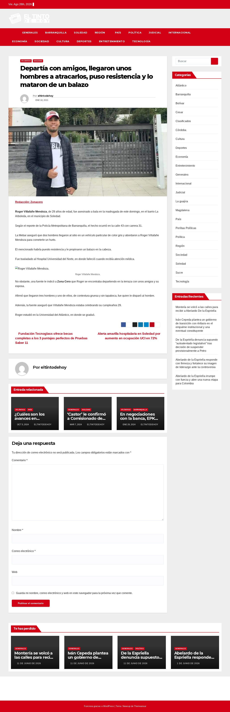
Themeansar (140, 706)
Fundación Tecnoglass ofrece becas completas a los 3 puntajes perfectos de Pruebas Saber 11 (51, 338)
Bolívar (180, 103)
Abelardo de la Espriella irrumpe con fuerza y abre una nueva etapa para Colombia (197, 380)
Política (134, 32)
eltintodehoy (45, 95)
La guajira (182, 201)
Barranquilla (56, 32)
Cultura (62, 41)
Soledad (80, 32)
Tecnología (141, 41)
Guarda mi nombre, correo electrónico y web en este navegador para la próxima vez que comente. (74, 593)
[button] (219, 36)
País (118, 32)
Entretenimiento (112, 41)
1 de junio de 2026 (188, 663)
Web (14, 572)
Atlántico (26, 61)
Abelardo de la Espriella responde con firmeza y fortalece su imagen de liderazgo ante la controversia (197, 363)
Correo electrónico (24, 551)
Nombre (17, 530)
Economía (19, 41)
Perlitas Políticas (186, 228)
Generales (30, 32)
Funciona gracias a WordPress (99, 706)
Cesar (179, 112)
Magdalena (182, 210)
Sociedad (42, 41)
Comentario (19, 460)
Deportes (84, 41)
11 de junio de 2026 (29, 663)
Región (100, 32)
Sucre (179, 272)
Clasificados (183, 121)
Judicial (155, 32)
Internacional (180, 32)
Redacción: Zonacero (29, 202)
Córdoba (181, 130)
